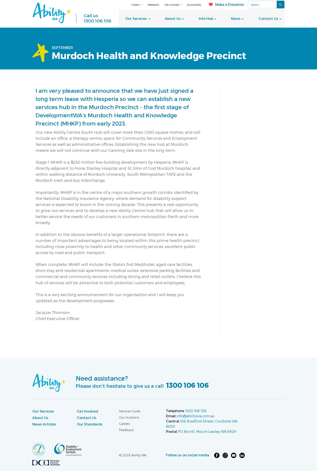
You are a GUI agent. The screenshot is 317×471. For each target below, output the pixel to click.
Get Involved (171, 4)
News (235, 18)
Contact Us (268, 18)
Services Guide (129, 411)
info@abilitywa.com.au (195, 416)
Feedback (153, 4)
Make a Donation (229, 4)
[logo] (43, 449)
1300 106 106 (97, 18)
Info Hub (206, 18)
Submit (280, 4)
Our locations (129, 417)
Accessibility (194, 4)
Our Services (136, 18)
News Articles (44, 424)
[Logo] (48, 382)
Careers (135, 4)
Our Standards (89, 424)
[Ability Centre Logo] (52, 13)
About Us (173, 18)
